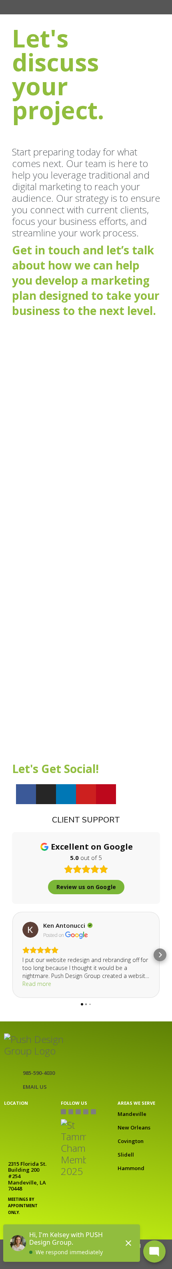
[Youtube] (86, 794)
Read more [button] (36, 984)
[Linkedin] (66, 794)
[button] (53, 7)
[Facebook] (26, 794)
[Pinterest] (106, 794)
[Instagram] (46, 794)
